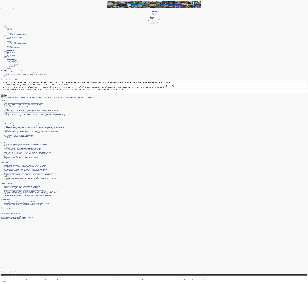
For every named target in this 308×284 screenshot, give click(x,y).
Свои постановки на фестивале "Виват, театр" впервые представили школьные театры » (76, 97)
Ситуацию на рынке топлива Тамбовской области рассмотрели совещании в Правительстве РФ (29, 174)
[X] (6, 96)
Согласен (4, 281)
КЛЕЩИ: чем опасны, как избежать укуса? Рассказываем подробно (18, 216)
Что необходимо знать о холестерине (10, 214)
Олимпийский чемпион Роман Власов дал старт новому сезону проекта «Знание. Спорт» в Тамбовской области (33, 129)
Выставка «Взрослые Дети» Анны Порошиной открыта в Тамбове (21, 157)
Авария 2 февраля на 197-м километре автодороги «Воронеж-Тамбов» (23, 204)
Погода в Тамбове (154, 11)
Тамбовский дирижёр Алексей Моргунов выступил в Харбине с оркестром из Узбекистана (27, 195)
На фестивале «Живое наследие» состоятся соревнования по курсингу (23, 104)
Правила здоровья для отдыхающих (10, 213)
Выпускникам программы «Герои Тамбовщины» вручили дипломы (21, 187)
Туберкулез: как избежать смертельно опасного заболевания (17, 217)
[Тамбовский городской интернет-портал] (12, 8)
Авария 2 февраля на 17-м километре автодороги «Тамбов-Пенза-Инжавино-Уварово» (27, 203)
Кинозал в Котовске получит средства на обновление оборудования (22, 149)
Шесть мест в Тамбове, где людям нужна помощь (14, 218)
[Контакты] (6, 272)
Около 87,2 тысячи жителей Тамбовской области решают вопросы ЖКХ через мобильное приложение (31, 108)
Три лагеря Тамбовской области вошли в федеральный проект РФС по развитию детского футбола (30, 132)
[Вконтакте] (151, 23)
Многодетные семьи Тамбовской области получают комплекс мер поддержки (24, 166)
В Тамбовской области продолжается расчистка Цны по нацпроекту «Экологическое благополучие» (30, 178)
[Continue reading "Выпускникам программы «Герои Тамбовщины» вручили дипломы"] (22, 186)
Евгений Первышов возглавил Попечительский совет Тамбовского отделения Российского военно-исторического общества (36, 115)
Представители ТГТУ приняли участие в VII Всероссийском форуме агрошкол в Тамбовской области (30, 112)
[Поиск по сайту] (157, 23)
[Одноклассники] (153, 23)
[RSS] (154, 23)
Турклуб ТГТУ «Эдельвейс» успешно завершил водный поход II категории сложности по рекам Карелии (31, 125)
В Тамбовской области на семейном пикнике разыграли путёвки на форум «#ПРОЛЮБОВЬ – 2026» (30, 192)
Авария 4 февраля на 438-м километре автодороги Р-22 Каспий (21, 202)
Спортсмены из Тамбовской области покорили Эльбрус (18, 136)
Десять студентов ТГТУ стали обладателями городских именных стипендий (24, 190)
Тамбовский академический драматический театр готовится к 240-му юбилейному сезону (27, 153)
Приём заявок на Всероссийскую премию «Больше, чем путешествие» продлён (25, 145)
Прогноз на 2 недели (152, 18)
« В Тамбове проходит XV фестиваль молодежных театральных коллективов (32, 97)
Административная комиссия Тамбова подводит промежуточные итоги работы (24, 170)
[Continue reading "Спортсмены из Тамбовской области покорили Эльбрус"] (19, 135)
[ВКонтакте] (2, 96)
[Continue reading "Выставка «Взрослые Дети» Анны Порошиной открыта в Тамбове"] (21, 156)
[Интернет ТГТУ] (5, 208)
